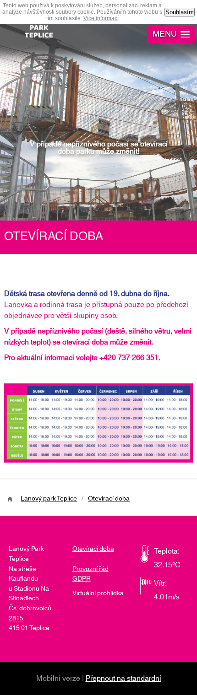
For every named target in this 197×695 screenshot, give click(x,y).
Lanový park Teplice (49, 499)
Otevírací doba (109, 499)
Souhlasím (179, 12)
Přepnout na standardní (123, 678)
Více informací (101, 18)
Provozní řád (90, 569)
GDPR (81, 579)
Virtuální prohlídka (98, 593)
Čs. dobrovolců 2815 (30, 614)
